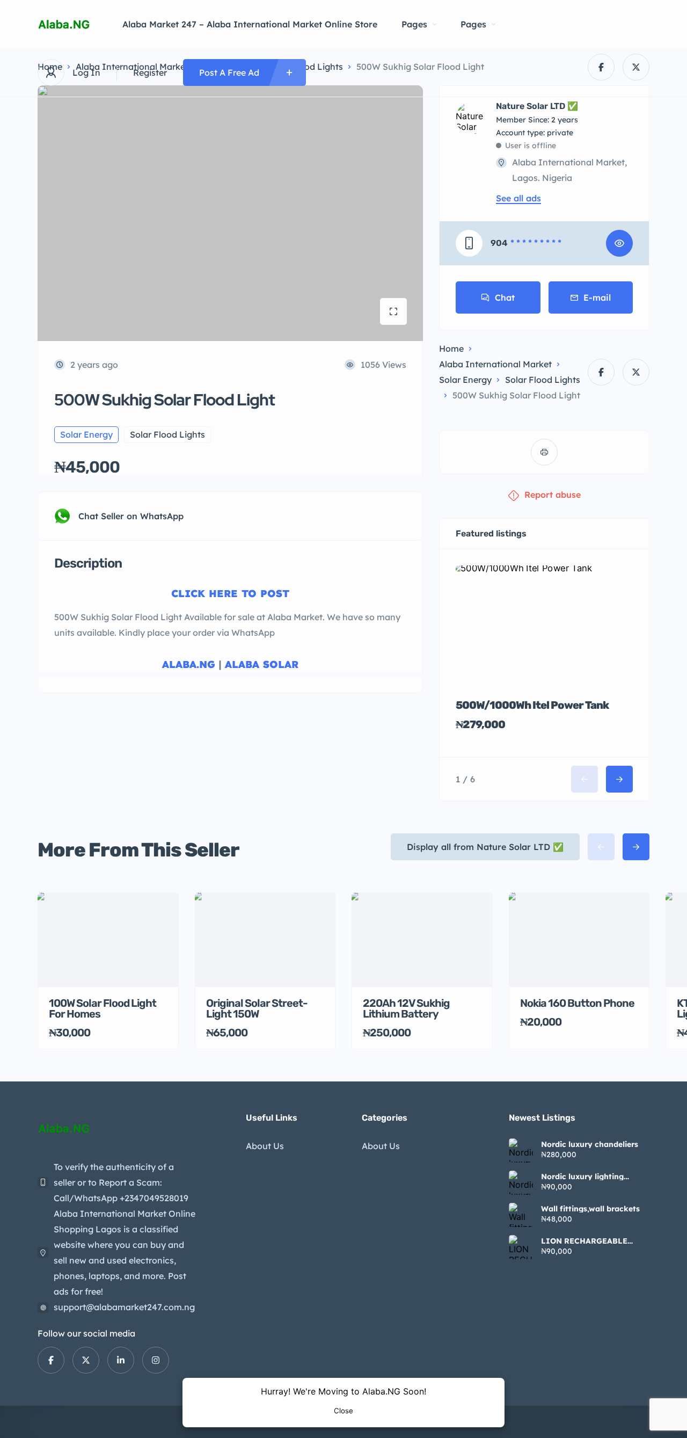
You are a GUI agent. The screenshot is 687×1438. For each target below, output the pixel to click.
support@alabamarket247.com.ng (124, 1307)
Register (150, 72)
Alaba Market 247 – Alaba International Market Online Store (249, 24)
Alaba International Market (495, 364)
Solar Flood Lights (542, 379)
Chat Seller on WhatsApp (131, 516)
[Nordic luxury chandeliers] (521, 1150)
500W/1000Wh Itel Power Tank (532, 705)
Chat (505, 297)
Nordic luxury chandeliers (589, 1144)
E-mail (597, 297)
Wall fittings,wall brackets (590, 1208)
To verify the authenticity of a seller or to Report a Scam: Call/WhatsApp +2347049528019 (121, 1182)
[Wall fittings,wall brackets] (521, 1215)
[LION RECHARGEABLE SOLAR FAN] (521, 1247)
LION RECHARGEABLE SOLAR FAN (584, 1241)
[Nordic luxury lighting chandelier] (521, 1183)
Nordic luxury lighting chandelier (582, 1176)
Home (451, 348)
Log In (86, 72)
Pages (414, 24)
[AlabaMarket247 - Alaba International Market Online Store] (64, 24)
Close (343, 1410)
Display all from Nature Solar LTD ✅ (485, 846)
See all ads (518, 198)
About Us (265, 1146)
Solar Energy (465, 379)
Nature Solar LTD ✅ (537, 106)
